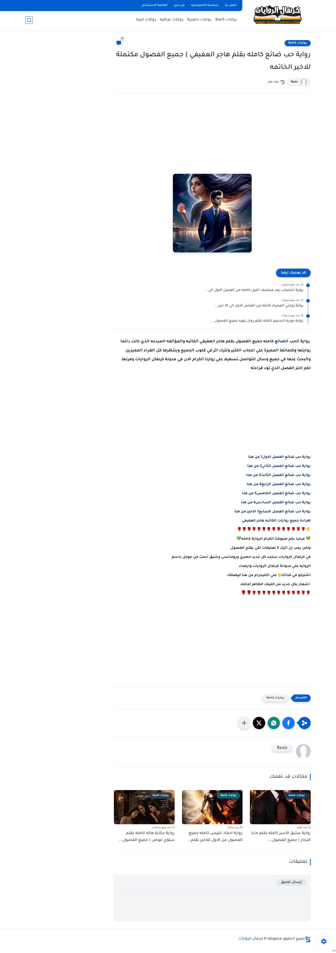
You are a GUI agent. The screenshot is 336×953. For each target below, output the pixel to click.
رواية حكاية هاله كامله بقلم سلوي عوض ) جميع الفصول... (147, 837)
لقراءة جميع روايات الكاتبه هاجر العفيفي (276, 521)
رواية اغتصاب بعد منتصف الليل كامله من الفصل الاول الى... (254, 290)
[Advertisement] (212, 140)
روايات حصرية (199, 20)
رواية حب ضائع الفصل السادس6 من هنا (276, 503)
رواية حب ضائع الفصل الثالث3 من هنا (278, 475)
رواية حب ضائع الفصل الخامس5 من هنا (276, 494)
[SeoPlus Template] (308, 939)
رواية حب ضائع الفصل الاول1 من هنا (279, 457)
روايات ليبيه (146, 20)
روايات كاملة (226, 20)
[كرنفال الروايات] (277, 14)
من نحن (179, 5)
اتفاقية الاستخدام (155, 5)
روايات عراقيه (171, 20)
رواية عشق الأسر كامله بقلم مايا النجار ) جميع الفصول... (281, 837)
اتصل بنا (231, 5)
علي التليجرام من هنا (259, 576)
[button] (288, 723)
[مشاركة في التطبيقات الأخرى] (244, 723)
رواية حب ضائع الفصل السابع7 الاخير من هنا (272, 512)
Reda (294, 82)
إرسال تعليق (291, 882)
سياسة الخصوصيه (204, 5)
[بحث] (29, 20)
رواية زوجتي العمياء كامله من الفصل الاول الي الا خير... (259, 306)
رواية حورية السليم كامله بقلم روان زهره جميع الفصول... (257, 321)
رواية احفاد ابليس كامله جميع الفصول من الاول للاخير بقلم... (215, 837)
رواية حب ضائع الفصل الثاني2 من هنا (279, 466)
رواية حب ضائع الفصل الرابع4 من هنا (279, 485)
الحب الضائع (287, 341)
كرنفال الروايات (251, 939)
